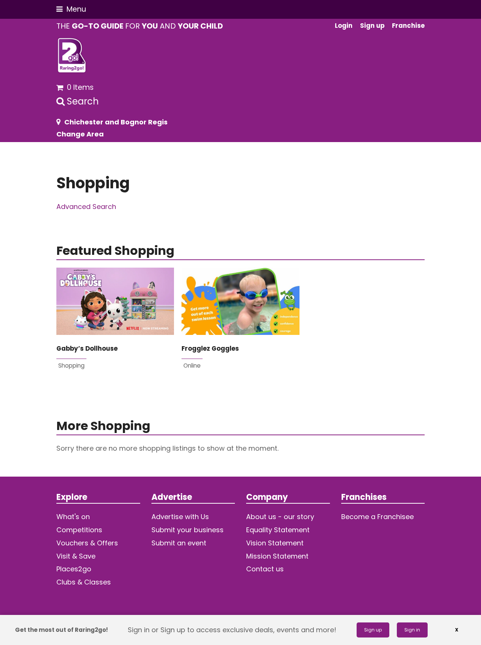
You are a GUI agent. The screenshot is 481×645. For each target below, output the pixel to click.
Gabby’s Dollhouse (87, 348)
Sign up (373, 630)
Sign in (412, 630)
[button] (71, 9)
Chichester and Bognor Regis (116, 122)
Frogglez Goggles (210, 348)
